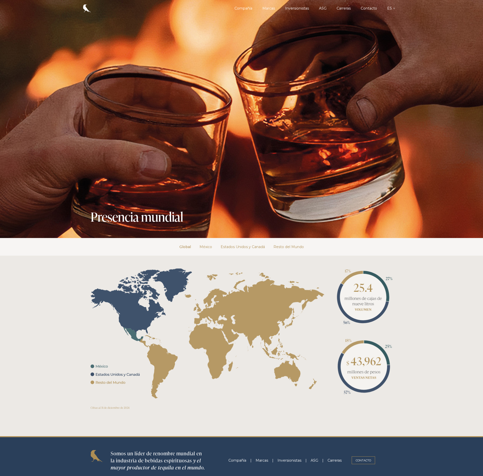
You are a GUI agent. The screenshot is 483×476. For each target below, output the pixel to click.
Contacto (369, 8)
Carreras (344, 8)
